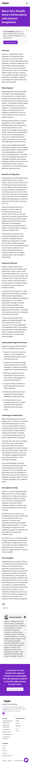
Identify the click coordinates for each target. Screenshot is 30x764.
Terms (9, 760)
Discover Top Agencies (15, 689)
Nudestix (18, 726)
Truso (17, 731)
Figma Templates (7, 755)
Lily (16, 728)
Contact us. (5, 709)
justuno (5, 608)
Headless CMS (6, 732)
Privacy (4, 760)
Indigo (17, 721)
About (4, 746)
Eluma (17, 723)
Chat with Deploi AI (10, 42)
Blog (3, 748)
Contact (4, 753)
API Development (7, 734)
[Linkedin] (24, 617)
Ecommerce (5, 729)
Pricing (4, 751)
